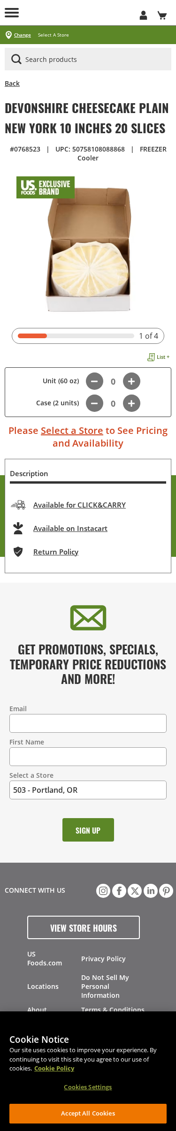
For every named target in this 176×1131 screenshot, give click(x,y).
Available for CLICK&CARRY (79, 504)
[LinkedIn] (150, 890)
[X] (134, 890)
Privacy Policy (103, 958)
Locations (43, 986)
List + (163, 356)
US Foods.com (44, 958)
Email (18, 708)
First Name (26, 741)
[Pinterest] (165, 890)
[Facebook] (118, 890)
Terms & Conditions (113, 1009)
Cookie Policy (54, 1068)
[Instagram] (102, 890)
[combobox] (88, 59)
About (37, 1009)
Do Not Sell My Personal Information (105, 986)
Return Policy (55, 551)
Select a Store (72, 430)
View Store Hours (83, 927)
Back (12, 83)
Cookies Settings (88, 1087)
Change (22, 35)
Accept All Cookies (88, 1113)
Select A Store (53, 35)
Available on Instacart (70, 528)
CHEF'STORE (78, 13)
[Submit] (16, 59)
